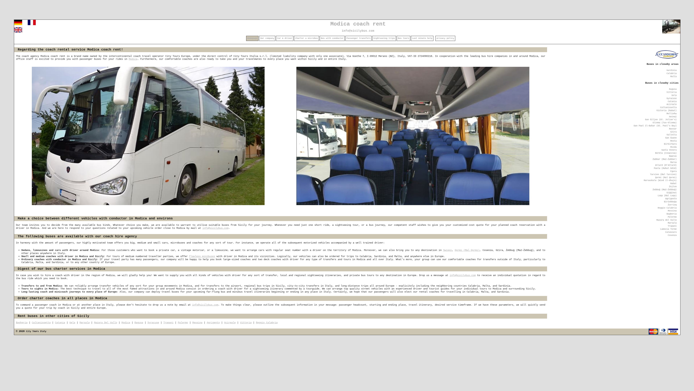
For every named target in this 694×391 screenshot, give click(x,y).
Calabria (672, 73)
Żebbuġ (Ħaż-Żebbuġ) (665, 189)
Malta (673, 76)
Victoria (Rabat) (666, 110)
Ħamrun (673, 156)
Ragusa (673, 89)
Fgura (673, 171)
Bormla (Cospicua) (666, 153)
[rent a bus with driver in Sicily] (18, 31)
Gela (674, 95)
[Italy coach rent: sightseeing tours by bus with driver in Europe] (666, 58)
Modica (133, 59)
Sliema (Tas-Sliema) (665, 122)
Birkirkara (670, 144)
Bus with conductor (332, 38)
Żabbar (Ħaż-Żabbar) (665, 159)
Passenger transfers (358, 38)
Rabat (673, 183)
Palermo (672, 217)
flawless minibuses (202, 256)
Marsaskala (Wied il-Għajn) (660, 180)
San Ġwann (671, 138)
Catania (672, 101)
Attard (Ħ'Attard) (666, 165)
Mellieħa (672, 113)
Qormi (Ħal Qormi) (666, 177)
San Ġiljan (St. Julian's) (661, 119)
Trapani (672, 226)
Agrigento (671, 198)
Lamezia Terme (668, 229)
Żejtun (673, 186)
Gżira (673, 132)
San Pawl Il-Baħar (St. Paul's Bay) (655, 126)
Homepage (252, 38)
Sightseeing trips (384, 38)
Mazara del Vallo (666, 220)
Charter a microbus (306, 38)
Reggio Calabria (667, 208)
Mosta (673, 141)
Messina (672, 211)
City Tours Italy (36, 331)
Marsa (673, 162)
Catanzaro (671, 232)
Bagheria (672, 214)
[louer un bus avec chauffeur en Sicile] (32, 24)
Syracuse (672, 98)
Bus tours (403, 38)
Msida (673, 147)
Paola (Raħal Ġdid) (665, 168)
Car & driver (284, 38)
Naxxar (673, 129)
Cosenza (672, 235)
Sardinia (672, 70)
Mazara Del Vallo (105, 322)
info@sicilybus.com (358, 31)
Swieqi (673, 116)
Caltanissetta (668, 107)
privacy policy (445, 38)
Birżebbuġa (670, 202)
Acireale (672, 104)
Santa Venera (669, 150)
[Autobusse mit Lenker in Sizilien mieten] (18, 24)
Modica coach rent (358, 24)
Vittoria (672, 92)
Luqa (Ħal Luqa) (667, 195)
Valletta (672, 135)
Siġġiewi (672, 193)
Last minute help (422, 38)
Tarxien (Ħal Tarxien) (663, 174)
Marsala (672, 223)
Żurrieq (672, 205)
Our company (267, 38)
